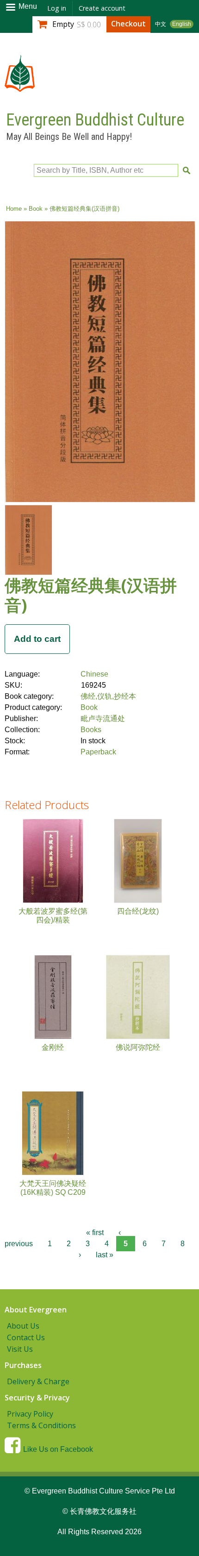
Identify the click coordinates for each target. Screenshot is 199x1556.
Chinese (94, 674)
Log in (56, 8)
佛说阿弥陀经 (138, 1047)
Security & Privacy (37, 1398)
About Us (23, 1326)
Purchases (23, 1365)
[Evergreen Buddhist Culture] (19, 87)
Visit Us (20, 1349)
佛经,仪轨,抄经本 (108, 696)
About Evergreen (36, 1310)
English (181, 24)
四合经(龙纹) (138, 911)
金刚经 (53, 1047)
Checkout (128, 24)
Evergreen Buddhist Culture (95, 120)
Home (14, 208)
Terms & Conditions (41, 1425)
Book (36, 208)
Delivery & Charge (38, 1381)
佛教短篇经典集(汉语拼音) (91, 595)
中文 (160, 24)
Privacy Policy (30, 1414)
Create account (102, 8)
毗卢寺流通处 (103, 718)
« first (95, 1232)
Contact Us (26, 1337)
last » (104, 1255)
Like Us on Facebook (58, 1449)
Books (91, 730)
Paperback (98, 752)
